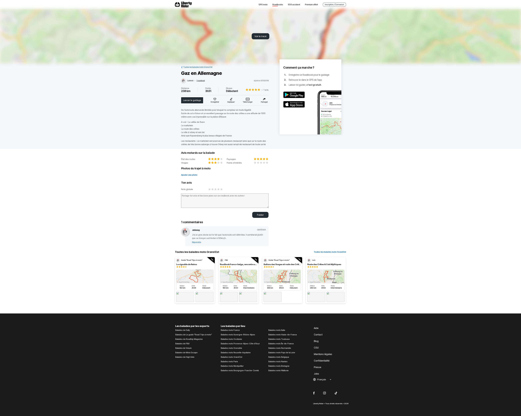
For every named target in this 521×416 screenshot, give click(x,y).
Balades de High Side (184, 357)
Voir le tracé (260, 36)
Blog (316, 341)
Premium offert (311, 4)
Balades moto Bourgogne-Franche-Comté (240, 370)
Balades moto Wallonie (278, 370)
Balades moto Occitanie (231, 339)
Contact (318, 334)
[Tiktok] (335, 393)
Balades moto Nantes (277, 361)
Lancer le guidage (192, 100)
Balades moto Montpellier (232, 366)
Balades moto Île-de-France (281, 344)
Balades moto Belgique (278, 357)
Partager (264, 102)
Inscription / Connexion (334, 4)
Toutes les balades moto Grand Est (330, 252)
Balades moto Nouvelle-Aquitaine (236, 353)
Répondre (196, 242)
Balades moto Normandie (279, 348)
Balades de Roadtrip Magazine (189, 339)
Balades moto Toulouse (279, 339)
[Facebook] (314, 393)
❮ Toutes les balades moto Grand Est (196, 67)
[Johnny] (185, 231)
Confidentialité (321, 360)
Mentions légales (323, 354)
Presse (317, 367)
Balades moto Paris (229, 361)
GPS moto (263, 4)
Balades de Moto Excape (186, 353)
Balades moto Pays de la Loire (281, 353)
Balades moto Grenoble (231, 348)
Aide (316, 328)
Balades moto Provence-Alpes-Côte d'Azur (240, 344)
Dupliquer (231, 102)
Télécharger (247, 102)
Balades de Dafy (182, 330)
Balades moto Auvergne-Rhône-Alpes (238, 335)
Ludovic (190, 80)
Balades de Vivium (183, 348)
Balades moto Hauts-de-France (282, 335)
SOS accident (294, 4)
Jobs (316, 373)
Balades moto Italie (276, 330)
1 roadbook (200, 80)
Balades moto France (230, 330)
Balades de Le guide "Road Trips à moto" (193, 335)
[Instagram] (324, 393)
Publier (260, 215)
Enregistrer (215, 102)
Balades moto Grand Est (231, 357)
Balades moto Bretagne (278, 366)
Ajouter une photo (189, 175)
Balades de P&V (182, 344)
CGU (316, 347)
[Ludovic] (183, 80)
